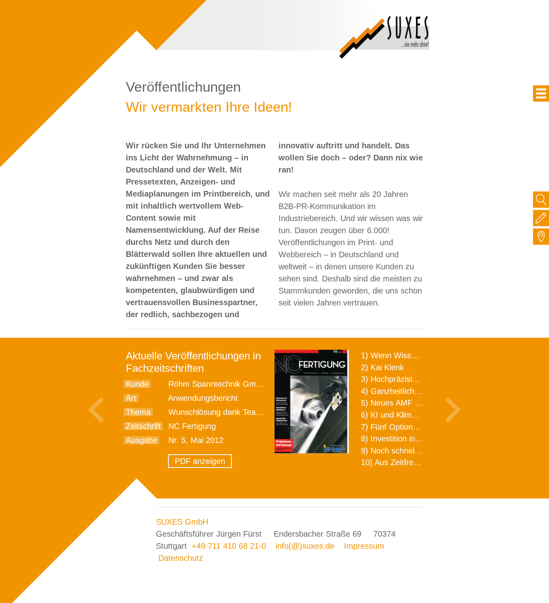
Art (131, 398)
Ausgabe (141, 440)
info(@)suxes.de (305, 545)
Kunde (137, 384)
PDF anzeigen (200, 461)
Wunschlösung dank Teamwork (223, 412)
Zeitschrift (143, 426)
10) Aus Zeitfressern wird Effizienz (422, 462)
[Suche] (541, 199)
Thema (138, 412)
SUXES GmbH (182, 521)
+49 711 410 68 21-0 (229, 545)
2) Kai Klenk (382, 367)
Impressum (364, 545)
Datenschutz (180, 558)
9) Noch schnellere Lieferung (412, 450)
